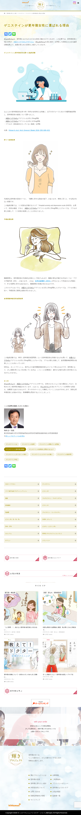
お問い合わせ (35, 791)
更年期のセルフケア (54, 557)
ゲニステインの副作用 (64, 454)
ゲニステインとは (11, 444)
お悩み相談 (41, 574)
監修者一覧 (56, 796)
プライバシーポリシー (60, 783)
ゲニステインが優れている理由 (49, 444)
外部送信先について (38, 787)
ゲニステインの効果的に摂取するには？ (41, 449)
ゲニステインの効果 (28, 444)
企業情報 (55, 775)
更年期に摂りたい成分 (38, 783)
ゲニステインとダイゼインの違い (16, 454)
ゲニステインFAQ (11, 459)
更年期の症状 (14, 557)
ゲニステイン (9, 39)
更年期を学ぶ (16, 691)
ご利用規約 (56, 779)
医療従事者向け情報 (38, 796)
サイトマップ (35, 800)
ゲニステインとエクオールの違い (42, 454)
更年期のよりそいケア (60, 787)
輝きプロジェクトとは (38, 775)
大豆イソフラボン (12, 118)
